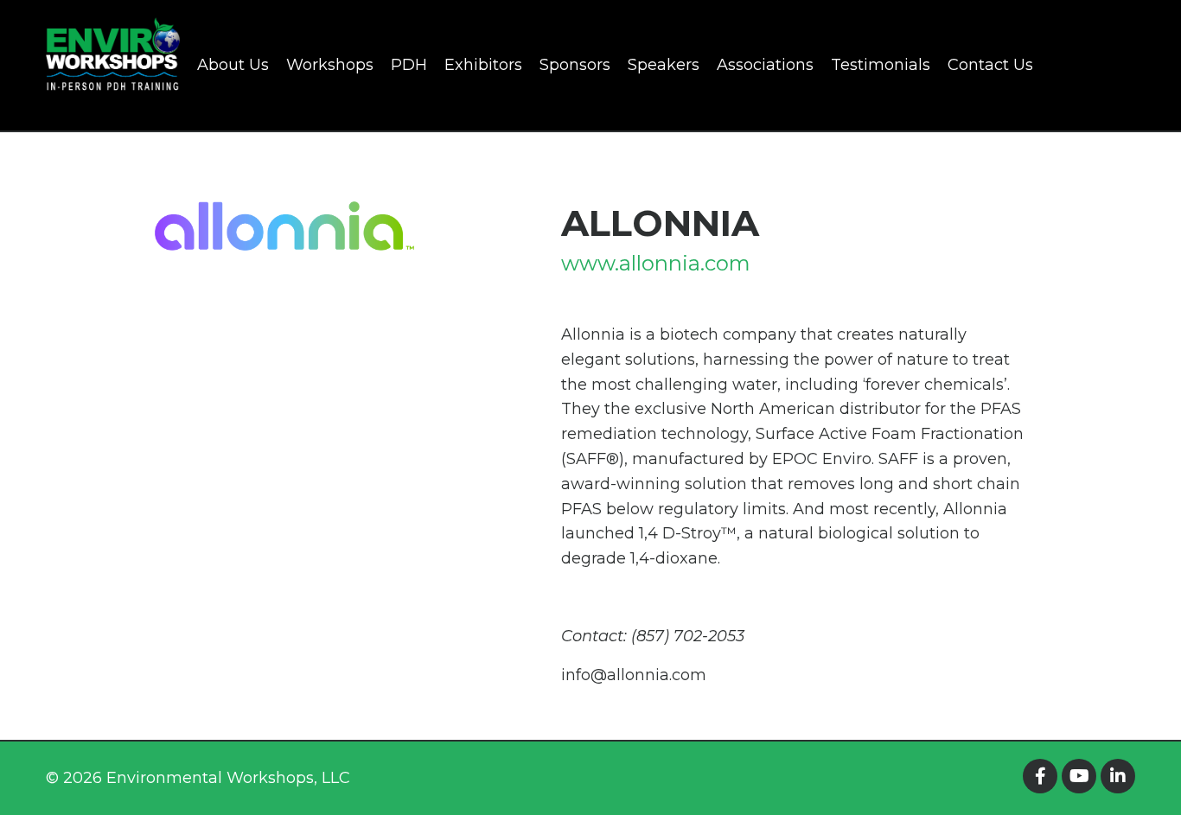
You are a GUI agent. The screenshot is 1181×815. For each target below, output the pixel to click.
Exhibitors (483, 64)
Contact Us (990, 64)
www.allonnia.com (655, 263)
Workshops (329, 64)
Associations (765, 64)
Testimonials (880, 64)
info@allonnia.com (633, 674)
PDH (409, 64)
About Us (233, 64)
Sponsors (574, 64)
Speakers (663, 64)
